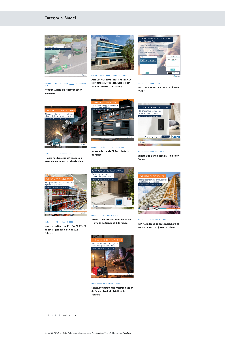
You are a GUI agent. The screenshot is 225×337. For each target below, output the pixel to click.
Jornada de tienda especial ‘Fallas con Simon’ (158, 157)
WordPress (127, 333)
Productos (58, 83)
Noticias (94, 75)
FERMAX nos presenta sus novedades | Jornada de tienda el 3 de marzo (112, 221)
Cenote (99, 333)
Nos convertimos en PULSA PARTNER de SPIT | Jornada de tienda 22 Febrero (65, 229)
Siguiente (66, 315)
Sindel (66, 83)
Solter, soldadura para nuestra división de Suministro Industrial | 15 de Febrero (112, 291)
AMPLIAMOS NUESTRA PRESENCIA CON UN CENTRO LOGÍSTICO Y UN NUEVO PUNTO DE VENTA (111, 83)
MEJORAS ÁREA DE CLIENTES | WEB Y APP (158, 89)
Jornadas (48, 83)
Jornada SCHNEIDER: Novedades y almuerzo (63, 91)
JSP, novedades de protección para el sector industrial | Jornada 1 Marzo (158, 225)
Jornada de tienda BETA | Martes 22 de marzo (111, 153)
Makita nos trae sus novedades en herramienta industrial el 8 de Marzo (64, 160)
